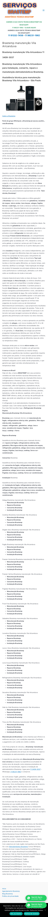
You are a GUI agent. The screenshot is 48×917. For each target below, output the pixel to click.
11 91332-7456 (15, 35)
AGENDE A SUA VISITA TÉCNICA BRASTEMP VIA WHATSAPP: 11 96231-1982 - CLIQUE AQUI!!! (24, 25)
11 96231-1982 (32, 35)
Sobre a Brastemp (8, 116)
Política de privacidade (10, 896)
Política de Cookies (32, 914)
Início (4, 888)
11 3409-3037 (35, 769)
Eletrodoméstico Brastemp (18, 846)
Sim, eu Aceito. (16, 914)
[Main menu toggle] (43, 10)
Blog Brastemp (7, 894)
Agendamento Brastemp (11, 891)
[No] (45, 910)
